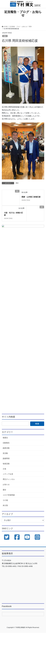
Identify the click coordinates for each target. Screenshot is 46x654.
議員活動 (6, 448)
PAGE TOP (42, 632)
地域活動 (6, 464)
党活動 (5, 453)
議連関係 (6, 458)
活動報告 (6, 443)
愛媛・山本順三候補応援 (31, 197)
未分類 (5, 505)
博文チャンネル (9, 479)
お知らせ (6, 484)
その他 (5, 500)
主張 (4, 469)
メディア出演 (8, 474)
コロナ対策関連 (9, 495)
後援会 (5, 438)
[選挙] (10, 198)
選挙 (5, 36)
